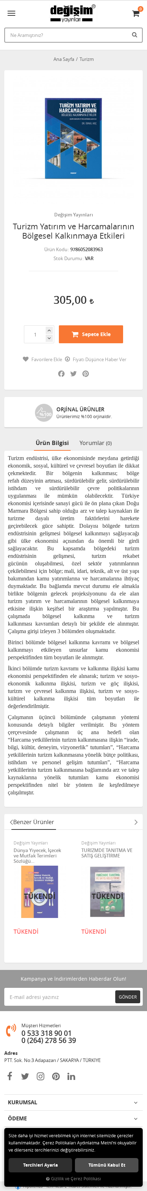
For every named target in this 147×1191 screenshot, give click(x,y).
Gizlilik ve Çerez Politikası (76, 1178)
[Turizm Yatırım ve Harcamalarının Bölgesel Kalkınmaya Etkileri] (73, 140)
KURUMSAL (22, 1102)
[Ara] (135, 34)
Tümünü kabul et (106, 1165)
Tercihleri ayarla (40, 1165)
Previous (11, 822)
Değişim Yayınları (73, 214)
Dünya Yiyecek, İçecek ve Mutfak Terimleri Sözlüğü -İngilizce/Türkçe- (37, 856)
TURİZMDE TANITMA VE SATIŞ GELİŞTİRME (106, 853)
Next (136, 822)
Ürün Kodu (55, 249)
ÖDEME (17, 1118)
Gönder (128, 997)
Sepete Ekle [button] (96, 334)
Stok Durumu (68, 258)
